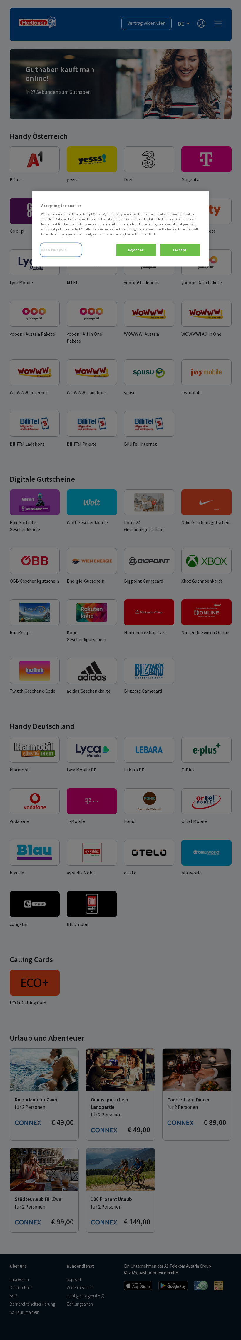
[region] (120, 229)
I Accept (180, 250)
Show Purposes (54, 250)
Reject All (136, 250)
